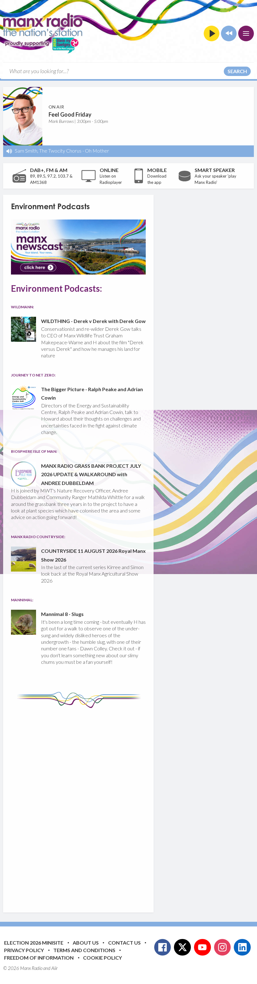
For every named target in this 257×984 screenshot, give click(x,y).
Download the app (156, 179)
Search (237, 71)
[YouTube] (202, 947)
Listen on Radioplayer (111, 179)
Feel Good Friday (70, 114)
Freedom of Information (39, 958)
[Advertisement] (128, 805)
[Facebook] (162, 947)
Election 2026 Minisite (33, 943)
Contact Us (124, 943)
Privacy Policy (24, 950)
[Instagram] (222, 947)
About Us (86, 943)
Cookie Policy (102, 958)
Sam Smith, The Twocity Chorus (48, 151)
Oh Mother (97, 151)
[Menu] (246, 33)
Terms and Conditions (84, 950)
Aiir (54, 968)
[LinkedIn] (242, 947)
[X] (182, 947)
